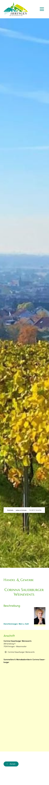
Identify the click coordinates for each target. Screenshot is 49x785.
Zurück (12, 764)
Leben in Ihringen (21, 510)
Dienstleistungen (11, 624)
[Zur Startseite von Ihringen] (16, 9)
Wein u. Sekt (24, 624)
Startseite (10, 510)
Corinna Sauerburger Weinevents (21, 652)
